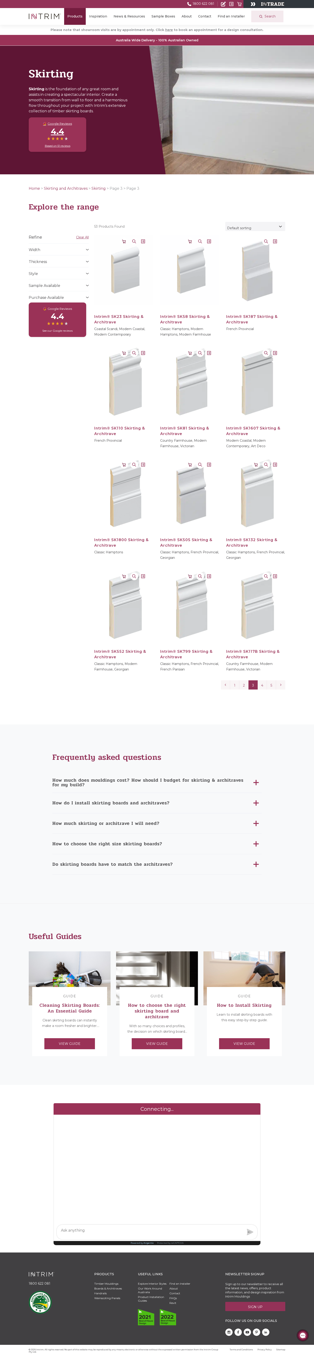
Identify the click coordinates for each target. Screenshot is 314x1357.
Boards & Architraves (108, 1288)
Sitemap (280, 1349)
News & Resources (129, 16)
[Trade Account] (223, 4)
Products (75, 16)
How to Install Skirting (244, 1005)
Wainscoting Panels (107, 1298)
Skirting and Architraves (66, 188)
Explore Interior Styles (152, 1283)
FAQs (173, 1298)
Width (34, 250)
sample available (44, 285)
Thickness (38, 262)
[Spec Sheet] (231, 4)
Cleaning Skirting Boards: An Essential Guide (70, 1008)
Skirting (98, 188)
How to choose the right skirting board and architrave (157, 1011)
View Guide (69, 1044)
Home (34, 188)
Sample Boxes (163, 16)
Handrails (100, 1293)
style (33, 273)
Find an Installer (231, 16)
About (187, 16)
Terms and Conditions (241, 1349)
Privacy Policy (264, 1349)
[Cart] (239, 4)
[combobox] (255, 226)
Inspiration (98, 16)
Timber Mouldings (106, 1283)
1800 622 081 (203, 4)
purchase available (46, 297)
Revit (172, 1303)
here (169, 30)
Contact (204, 16)
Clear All (82, 237)
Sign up (255, 1307)
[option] (69, 1003)
